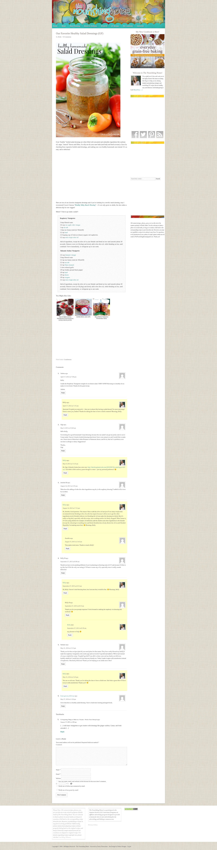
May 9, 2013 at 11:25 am (70, 464)
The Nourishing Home (108, 14)
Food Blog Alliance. (64, 837)
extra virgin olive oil (71, 237)
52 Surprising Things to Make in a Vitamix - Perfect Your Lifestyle (78, 719)
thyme (67, 275)
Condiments (67, 359)
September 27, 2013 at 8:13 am (72, 586)
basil (66, 232)
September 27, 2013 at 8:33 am (74, 606)
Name (58, 770)
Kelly (64, 460)
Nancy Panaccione (102, 846)
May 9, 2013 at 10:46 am (68, 428)
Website (58, 778)
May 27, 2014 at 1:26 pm (68, 699)
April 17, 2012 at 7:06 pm (68, 377)
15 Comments (67, 37)
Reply (63, 393)
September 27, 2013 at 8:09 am (69, 561)
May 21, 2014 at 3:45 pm (70, 677)
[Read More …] (138, 90)
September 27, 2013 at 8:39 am (76, 628)
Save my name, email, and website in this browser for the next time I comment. (82, 781)
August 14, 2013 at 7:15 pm (71, 508)
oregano (67, 277)
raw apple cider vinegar (72, 225)
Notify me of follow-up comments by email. (72, 786)
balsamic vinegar (70, 255)
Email (58, 774)
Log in (129, 846)
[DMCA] (131, 810)
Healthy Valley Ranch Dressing (85, 205)
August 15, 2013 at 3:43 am (73, 542)
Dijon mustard (69, 265)
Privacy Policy (93, 825)
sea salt (66, 227)
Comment (59, 745)
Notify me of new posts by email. (69, 790)
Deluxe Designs (121, 846)
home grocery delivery (67, 696)
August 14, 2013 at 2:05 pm (69, 486)
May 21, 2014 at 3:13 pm (68, 648)
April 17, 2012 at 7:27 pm (71, 406)
